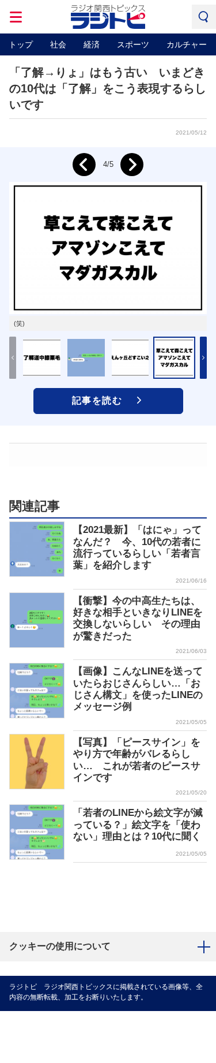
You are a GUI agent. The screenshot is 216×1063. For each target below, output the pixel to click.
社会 (58, 44)
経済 (92, 44)
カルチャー (186, 44)
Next (131, 164)
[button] (203, 358)
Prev (84, 164)
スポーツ (133, 44)
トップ (21, 44)
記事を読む (97, 400)
